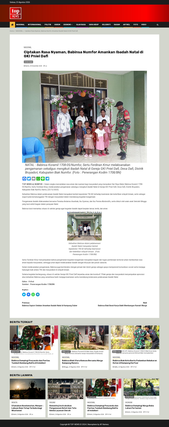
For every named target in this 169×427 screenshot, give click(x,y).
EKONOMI (67, 25)
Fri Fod (33, 367)
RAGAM (117, 25)
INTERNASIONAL (34, 25)
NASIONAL (20, 25)
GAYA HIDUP (94, 25)
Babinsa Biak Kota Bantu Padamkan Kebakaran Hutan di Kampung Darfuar (135, 361)
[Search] (157, 25)
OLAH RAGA (81, 25)
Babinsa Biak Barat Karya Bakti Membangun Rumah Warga (122, 304)
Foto (135, 25)
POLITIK (48, 25)
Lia (46, 66)
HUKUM (57, 25)
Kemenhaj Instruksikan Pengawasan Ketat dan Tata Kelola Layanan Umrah (62, 408)
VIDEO (143, 25)
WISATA (14, 402)
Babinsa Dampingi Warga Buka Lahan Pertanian (139, 407)
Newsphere (92, 424)
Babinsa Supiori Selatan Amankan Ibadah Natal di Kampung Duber (49, 304)
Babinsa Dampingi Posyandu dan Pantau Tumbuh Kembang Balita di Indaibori (30, 361)
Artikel (126, 25)
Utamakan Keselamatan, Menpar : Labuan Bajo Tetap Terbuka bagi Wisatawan (27, 408)
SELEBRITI (106, 25)
